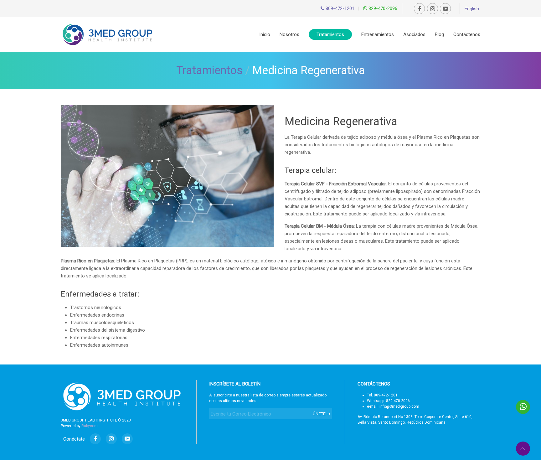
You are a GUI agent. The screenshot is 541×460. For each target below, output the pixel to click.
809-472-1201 (339, 8)
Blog (439, 34)
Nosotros (289, 34)
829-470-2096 (382, 8)
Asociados (414, 34)
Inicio (264, 34)
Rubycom (89, 426)
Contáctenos (466, 34)
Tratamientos (330, 34)
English (472, 9)
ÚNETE (320, 414)
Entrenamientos (377, 34)
